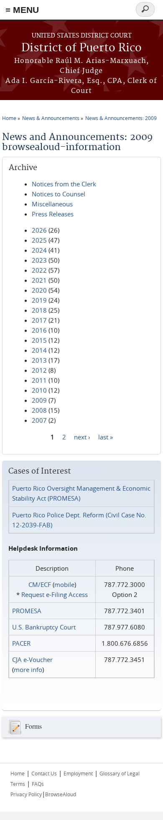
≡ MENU (22, 10)
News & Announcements (50, 118)
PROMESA (26, 611)
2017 (39, 320)
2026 (39, 230)
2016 (39, 330)
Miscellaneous (52, 204)
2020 (39, 290)
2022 (39, 270)
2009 (39, 400)
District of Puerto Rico (81, 48)
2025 (39, 240)
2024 (39, 250)
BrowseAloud (60, 794)
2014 (39, 350)
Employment (78, 773)
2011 (39, 380)
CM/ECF (39, 584)
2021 (39, 280)
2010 (39, 390)
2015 (39, 340)
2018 (39, 310)
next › (82, 436)
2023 (39, 260)
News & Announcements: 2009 (121, 118)
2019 (39, 300)
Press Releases (53, 214)
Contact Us (44, 773)
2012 (39, 370)
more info (28, 669)
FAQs (38, 783)
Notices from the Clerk (64, 184)
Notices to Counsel (58, 194)
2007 (39, 420)
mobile (64, 584)
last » (105, 436)
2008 (39, 410)
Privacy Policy (26, 794)
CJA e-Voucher (32, 659)
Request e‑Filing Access (54, 594)
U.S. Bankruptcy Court (44, 627)
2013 (39, 360)
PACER (21, 643)
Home (9, 118)
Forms (33, 726)
